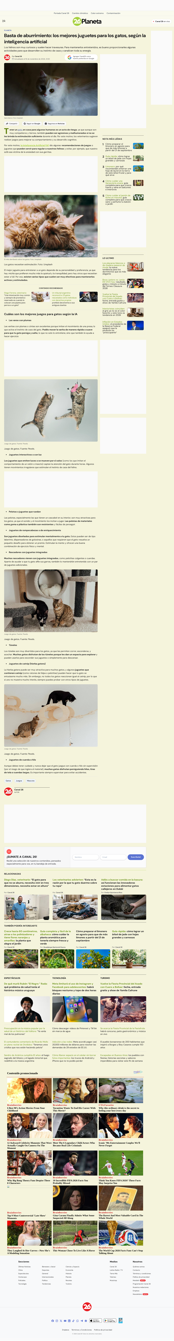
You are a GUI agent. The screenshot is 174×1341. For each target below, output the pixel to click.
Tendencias (46, 1284)
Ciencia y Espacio (72, 1267)
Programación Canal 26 (142, 1284)
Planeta (7, 30)
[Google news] (86, 1321)
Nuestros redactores (141, 1287)
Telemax (113, 1277)
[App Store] (95, 1320)
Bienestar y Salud (48, 1267)
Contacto (136, 1270)
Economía (69, 1270)
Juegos (19, 780)
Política (44, 1280)
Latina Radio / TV (116, 1270)
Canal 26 (18, 56)
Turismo (105, 978)
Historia (68, 1273)
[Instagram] (57, 1321)
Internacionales (48, 1277)
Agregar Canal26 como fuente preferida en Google (83, 57)
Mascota (30, 780)
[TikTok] (73, 1321)
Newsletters (140, 1294)
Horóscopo (22, 1277)
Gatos (8, 780)
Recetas (69, 1280)
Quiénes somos (139, 1267)
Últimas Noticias (24, 1267)
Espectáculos (12, 978)
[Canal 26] (87, 1307)
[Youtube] (65, 1321)
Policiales (21, 1280)
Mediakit (139, 1280)
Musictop (113, 1280)
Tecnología (59, 978)
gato (20, 129)
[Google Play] (110, 1320)
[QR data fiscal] (121, 1322)
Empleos (136, 1291)
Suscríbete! (136, 857)
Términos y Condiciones (81, 1330)
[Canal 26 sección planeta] (87, 25)
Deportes (45, 1270)
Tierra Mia (113, 1273)
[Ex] (61, 1321)
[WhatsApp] (77, 1321)
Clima (20, 1270)
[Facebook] (52, 1321)
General (45, 1273)
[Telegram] (81, 1321)
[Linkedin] (69, 1321)
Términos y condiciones (142, 1273)
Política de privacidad (141, 1277)
